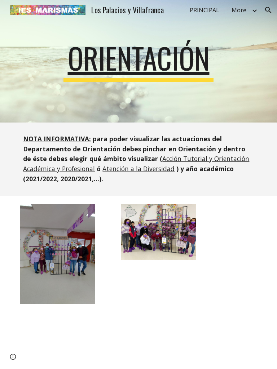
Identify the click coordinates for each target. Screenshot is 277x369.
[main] (138, 61)
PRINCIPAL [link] (204, 10)
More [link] (239, 10)
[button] (268, 10)
